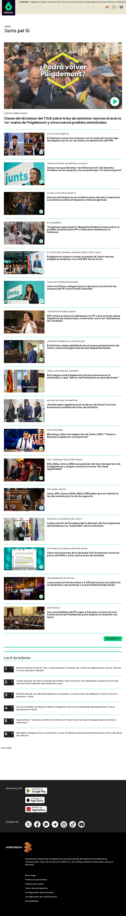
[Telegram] (55, 827)
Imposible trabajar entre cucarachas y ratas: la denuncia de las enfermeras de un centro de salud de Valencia (69, 734)
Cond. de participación (36, 888)
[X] (28, 827)
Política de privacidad (36, 879)
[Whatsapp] (46, 827)
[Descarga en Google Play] (36, 793)
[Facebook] (37, 827)
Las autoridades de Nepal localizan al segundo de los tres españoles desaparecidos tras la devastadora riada (65, 708)
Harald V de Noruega (85, 2)
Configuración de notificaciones (41, 897)
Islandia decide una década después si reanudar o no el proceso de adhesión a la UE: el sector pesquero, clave (66, 695)
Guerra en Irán (53, 2)
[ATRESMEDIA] (63, 848)
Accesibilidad (31, 901)
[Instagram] (63, 827)
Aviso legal (30, 875)
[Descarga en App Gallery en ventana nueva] (36, 811)
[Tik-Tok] (72, 827)
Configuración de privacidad (39, 892)
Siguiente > (113, 638)
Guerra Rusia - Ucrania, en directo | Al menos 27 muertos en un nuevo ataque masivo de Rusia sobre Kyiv (66, 721)
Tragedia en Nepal (37, 2)
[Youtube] (81, 827)
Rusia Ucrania (68, 2)
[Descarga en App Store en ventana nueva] (35, 802)
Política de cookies (34, 884)
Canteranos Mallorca (107, 2)
